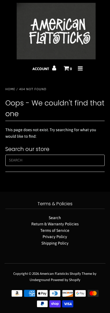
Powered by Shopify (65, 280)
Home (10, 89)
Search (55, 217)
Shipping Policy (55, 243)
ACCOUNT (41, 69)
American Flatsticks (54, 274)
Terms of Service (54, 230)
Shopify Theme (81, 274)
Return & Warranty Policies (55, 224)
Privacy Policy (55, 236)
